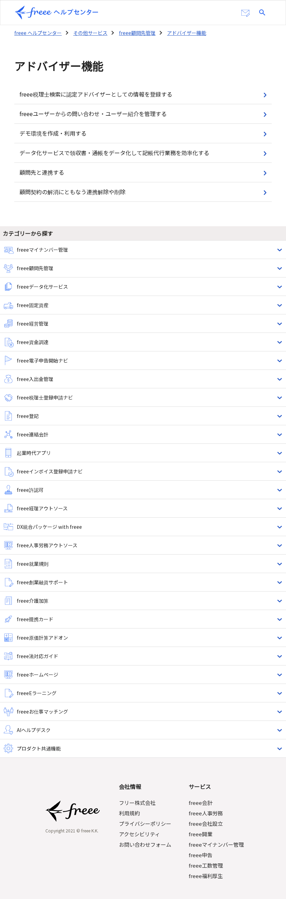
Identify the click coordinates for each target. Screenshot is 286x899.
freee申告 (200, 855)
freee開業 (200, 834)
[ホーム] (56, 13)
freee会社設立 (206, 823)
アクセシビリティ (139, 834)
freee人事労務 (206, 813)
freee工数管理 (206, 865)
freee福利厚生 (206, 875)
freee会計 (200, 802)
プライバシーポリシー (145, 823)
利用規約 (129, 813)
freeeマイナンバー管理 (216, 844)
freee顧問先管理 (137, 32)
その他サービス (90, 32)
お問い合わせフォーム (145, 844)
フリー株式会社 (137, 802)
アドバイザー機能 (186, 32)
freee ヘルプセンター (38, 32)
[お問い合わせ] (245, 13)
